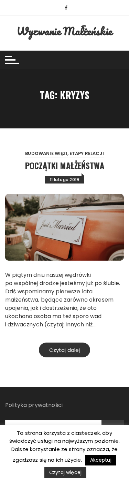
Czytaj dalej (64, 350)
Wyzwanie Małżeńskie (64, 31)
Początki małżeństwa (64, 165)
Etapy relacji (86, 153)
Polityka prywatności (34, 405)
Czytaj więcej (65, 472)
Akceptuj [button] (100, 460)
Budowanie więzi (46, 153)
